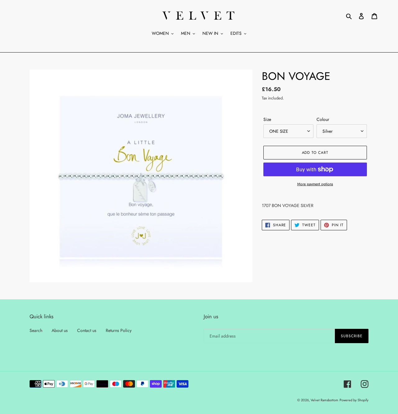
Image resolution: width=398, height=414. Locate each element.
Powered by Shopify (354, 400)
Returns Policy (119, 330)
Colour (323, 119)
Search (36, 330)
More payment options (315, 184)
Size (267, 119)
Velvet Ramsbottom (324, 400)
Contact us (86, 330)
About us (60, 330)
